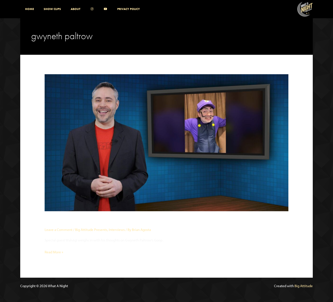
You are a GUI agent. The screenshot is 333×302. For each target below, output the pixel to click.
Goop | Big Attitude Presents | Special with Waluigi (118, 221)
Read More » (54, 252)
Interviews (117, 229)
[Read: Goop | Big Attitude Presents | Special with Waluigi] (166, 142)
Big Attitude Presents (91, 229)
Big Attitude (303, 286)
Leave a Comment (58, 229)
